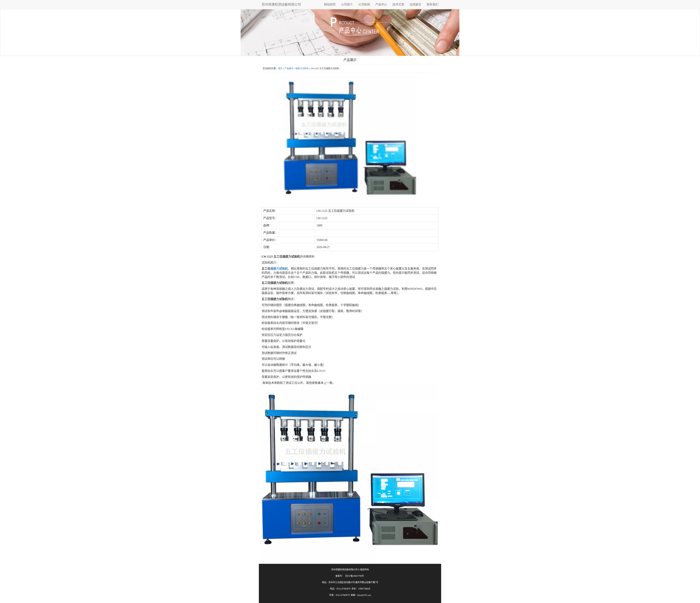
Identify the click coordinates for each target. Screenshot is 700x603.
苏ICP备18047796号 (354, 576)
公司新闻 (364, 4)
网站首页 (330, 4)
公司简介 (347, 4)
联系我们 (432, 4)
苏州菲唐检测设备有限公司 (281, 4)
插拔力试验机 (302, 68)
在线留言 (415, 4)
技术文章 (398, 4)
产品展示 (289, 68)
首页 (280, 68)
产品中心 (381, 4)
